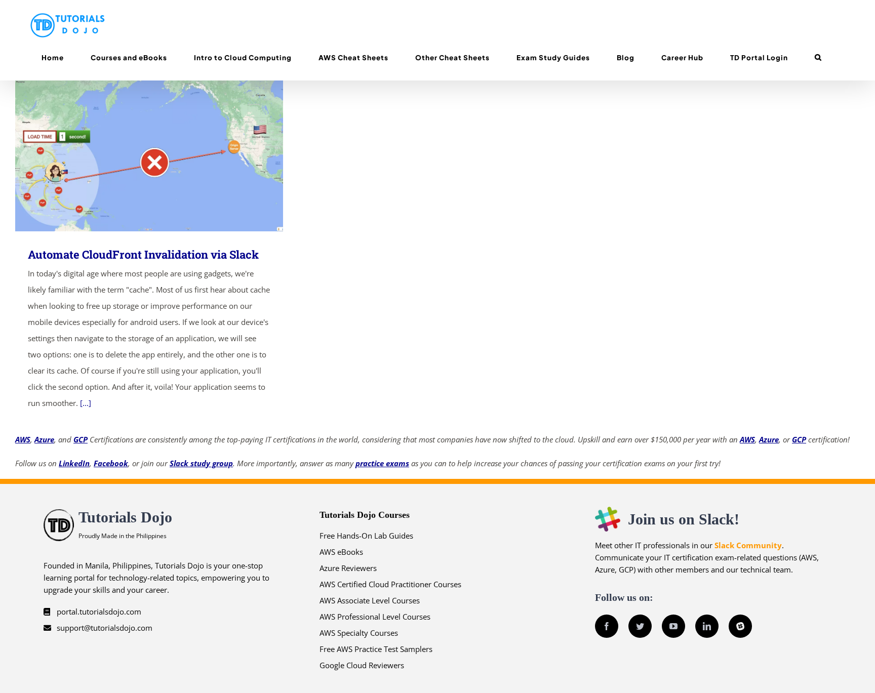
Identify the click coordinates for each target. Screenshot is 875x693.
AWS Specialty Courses (359, 633)
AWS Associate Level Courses (370, 600)
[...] (85, 403)
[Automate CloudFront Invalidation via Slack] (149, 155)
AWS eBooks (341, 552)
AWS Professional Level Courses (375, 617)
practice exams (382, 463)
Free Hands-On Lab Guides (366, 536)
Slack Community (748, 545)
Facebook (111, 463)
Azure (44, 439)
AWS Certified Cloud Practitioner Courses (390, 584)
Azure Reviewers (348, 568)
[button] (818, 57)
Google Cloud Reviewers (362, 665)
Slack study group (201, 463)
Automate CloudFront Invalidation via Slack (134, 155)
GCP (80, 439)
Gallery (163, 155)
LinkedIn (74, 463)
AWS (22, 439)
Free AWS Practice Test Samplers (376, 649)
